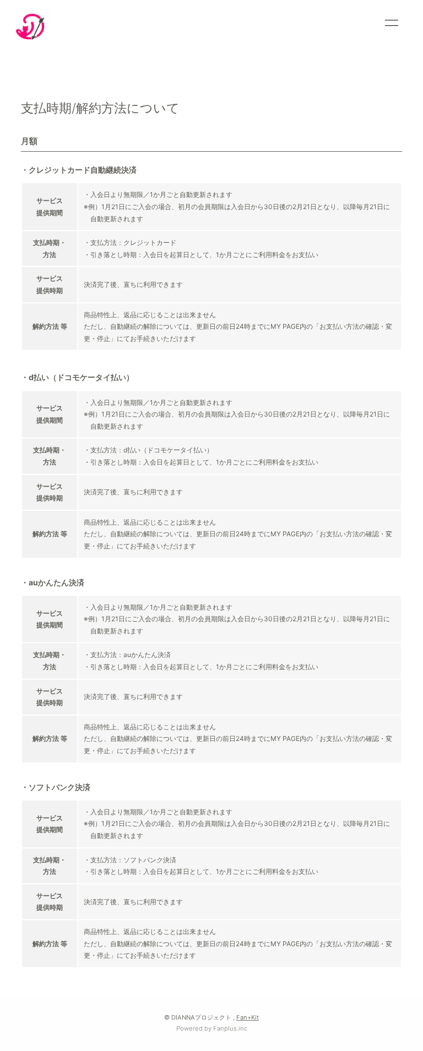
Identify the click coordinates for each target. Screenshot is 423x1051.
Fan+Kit (247, 1017)
